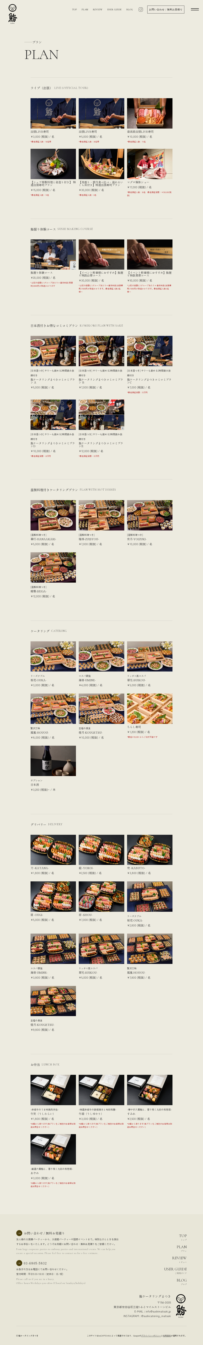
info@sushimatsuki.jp (158, 1311)
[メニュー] (191, 9)
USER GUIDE (114, 9)
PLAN (85, 9)
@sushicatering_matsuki (156, 1316)
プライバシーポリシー (151, 1335)
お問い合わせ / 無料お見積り (166, 9)
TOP (74, 9)
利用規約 (167, 1335)
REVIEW (97, 9)
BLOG (129, 9)
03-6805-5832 (32, 1263)
